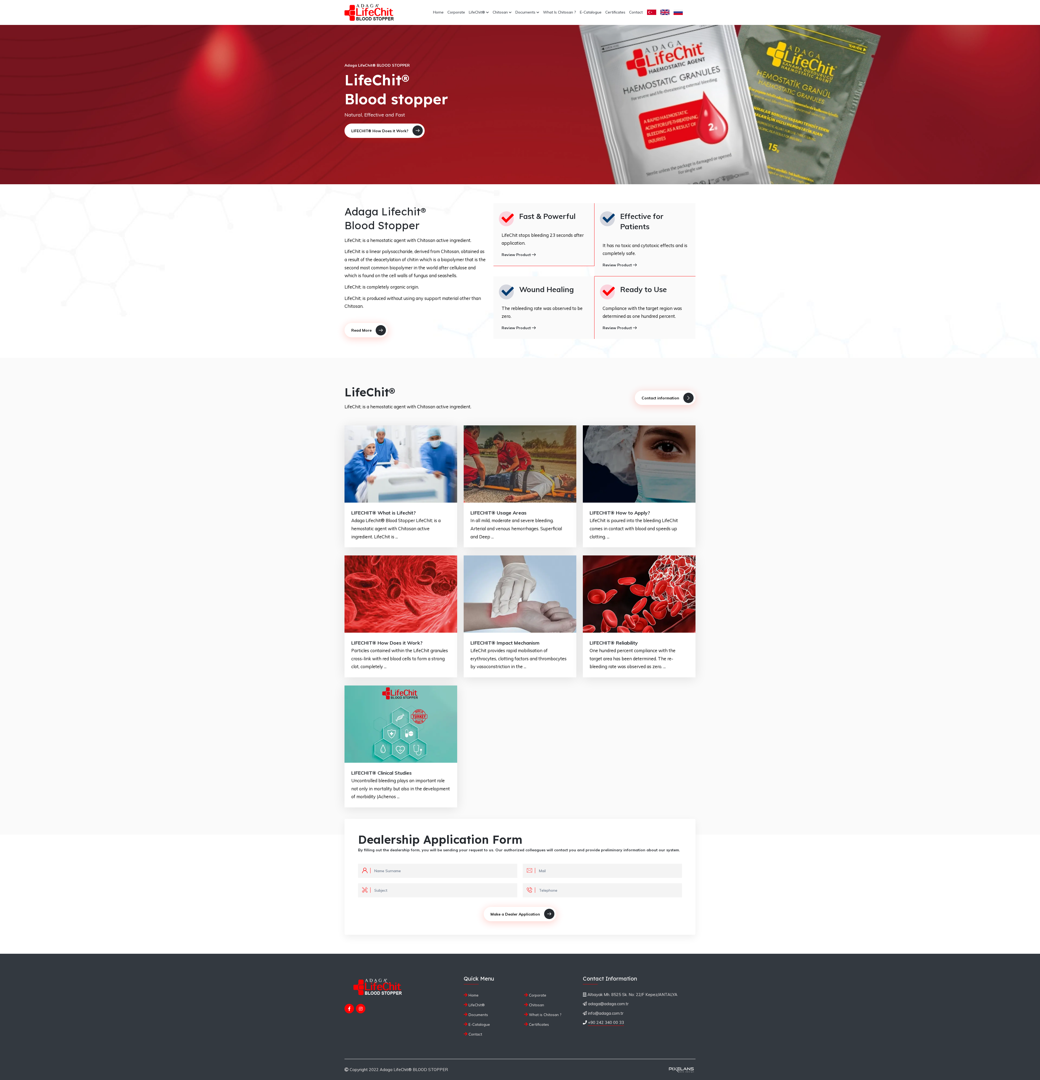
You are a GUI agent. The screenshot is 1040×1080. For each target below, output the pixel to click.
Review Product (517, 254)
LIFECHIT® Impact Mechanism (505, 643)
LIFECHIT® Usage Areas (498, 513)
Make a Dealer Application (515, 914)
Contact (636, 12)
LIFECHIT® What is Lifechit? (383, 513)
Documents (526, 12)
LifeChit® (477, 12)
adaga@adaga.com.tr (608, 1003)
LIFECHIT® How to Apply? (620, 513)
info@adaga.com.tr (605, 1013)
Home (438, 12)
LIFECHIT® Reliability (614, 643)
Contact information (660, 398)
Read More (361, 330)
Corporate (456, 12)
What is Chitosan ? (559, 12)
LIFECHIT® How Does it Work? (379, 130)
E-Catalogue (591, 12)
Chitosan (501, 12)
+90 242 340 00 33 (606, 1022)
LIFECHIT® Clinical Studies (381, 773)
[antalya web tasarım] (681, 1069)
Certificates (615, 12)
